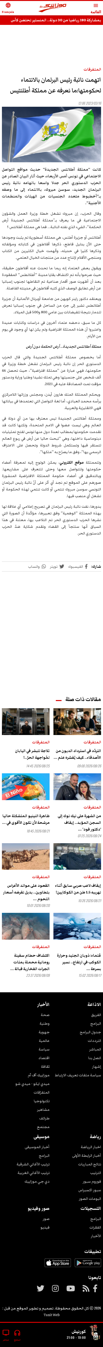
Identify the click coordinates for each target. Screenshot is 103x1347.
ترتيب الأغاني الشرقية (33, 1164)
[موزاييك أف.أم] (52, 8)
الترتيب (95, 1173)
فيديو (45, 1227)
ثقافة (45, 1066)
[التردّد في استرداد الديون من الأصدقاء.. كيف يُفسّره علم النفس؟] (77, 721)
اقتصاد (44, 1058)
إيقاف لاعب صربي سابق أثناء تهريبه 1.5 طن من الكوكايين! (78, 889)
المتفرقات (92, 69)
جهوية (44, 1032)
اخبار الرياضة (91, 1147)
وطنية (45, 1023)
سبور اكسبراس (89, 1190)
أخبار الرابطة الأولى (86, 1155)
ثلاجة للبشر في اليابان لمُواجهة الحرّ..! (32, 754)
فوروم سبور (92, 1181)
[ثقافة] (95, 1333)
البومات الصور (90, 1198)
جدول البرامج (90, 1032)
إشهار (96, 1066)
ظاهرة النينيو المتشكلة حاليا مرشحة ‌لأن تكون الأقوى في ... (26, 819)
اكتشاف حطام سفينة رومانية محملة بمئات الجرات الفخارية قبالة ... (30, 962)
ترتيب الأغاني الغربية (33, 1173)
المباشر (95, 1049)
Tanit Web (52, 1315)
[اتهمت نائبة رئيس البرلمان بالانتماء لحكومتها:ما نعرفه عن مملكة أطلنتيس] (51, 135)
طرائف (44, 1118)
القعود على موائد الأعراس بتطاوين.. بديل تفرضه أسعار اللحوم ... (26, 892)
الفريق (96, 1015)
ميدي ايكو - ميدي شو (32, 1084)
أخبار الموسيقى (37, 1147)
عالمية (44, 1041)
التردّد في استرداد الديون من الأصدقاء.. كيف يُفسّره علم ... (77, 754)
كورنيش (79, 1331)
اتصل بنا (94, 1058)
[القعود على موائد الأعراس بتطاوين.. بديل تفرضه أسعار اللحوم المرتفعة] (26, 856)
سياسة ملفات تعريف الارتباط (78, 1075)
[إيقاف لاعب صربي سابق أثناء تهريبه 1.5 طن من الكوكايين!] (77, 856)
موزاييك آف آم (39, 1075)
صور (46, 1219)
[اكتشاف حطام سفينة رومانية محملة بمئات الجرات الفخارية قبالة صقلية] (26, 926)
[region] (51, 43)
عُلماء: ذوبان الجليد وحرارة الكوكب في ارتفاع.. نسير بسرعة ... (79, 962)
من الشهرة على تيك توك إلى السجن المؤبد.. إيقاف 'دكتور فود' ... (79, 822)
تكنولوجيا (42, 1101)
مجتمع (43, 1127)
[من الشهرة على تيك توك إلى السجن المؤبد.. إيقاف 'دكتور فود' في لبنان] (77, 786)
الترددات (94, 1041)
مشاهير (43, 1109)
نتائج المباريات (89, 1164)
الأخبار (96, 1236)
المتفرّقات (42, 1092)
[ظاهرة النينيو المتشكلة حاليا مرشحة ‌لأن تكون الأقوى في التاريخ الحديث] (26, 786)
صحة (45, 1015)
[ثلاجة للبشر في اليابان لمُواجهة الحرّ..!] (26, 721)
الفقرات (95, 1227)
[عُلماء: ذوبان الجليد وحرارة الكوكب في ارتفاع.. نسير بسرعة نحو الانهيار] (77, 926)
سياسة (44, 1049)
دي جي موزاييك (37, 1181)
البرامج (95, 1023)
